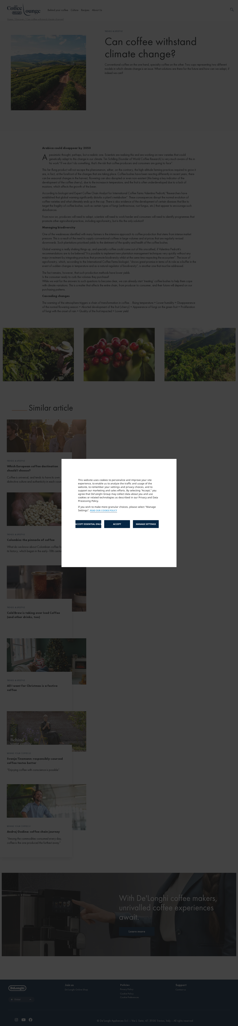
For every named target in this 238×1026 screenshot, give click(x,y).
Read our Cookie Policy (103, 510)
